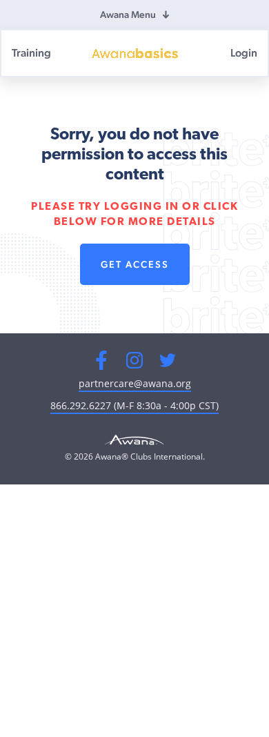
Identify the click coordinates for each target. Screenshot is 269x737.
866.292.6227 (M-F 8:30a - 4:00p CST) (134, 405)
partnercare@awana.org (135, 383)
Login (243, 52)
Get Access (135, 264)
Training (31, 52)
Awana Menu (128, 14)
